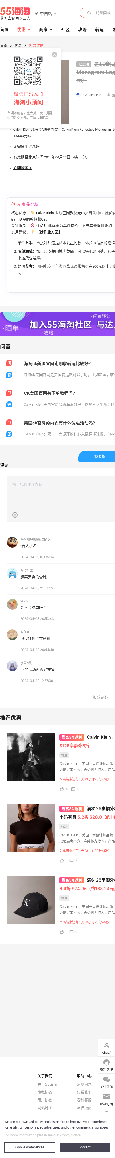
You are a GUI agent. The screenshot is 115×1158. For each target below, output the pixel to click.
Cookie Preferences (29, 1147)
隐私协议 (44, 1092)
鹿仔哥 (25, 632)
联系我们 (84, 1092)
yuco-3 (26, 601)
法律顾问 (84, 1108)
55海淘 (15, 13)
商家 (43, 29)
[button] (46, 13)
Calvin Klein (92, 95)
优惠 (21, 29)
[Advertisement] (57, 980)
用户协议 (44, 1100)
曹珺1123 (27, 570)
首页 (3, 45)
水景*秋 (26, 663)
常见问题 (84, 1084)
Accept (85, 1147)
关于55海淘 (47, 1084)
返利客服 (84, 1100)
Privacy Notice (70, 1135)
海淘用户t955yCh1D (35, 539)
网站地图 (44, 1108)
